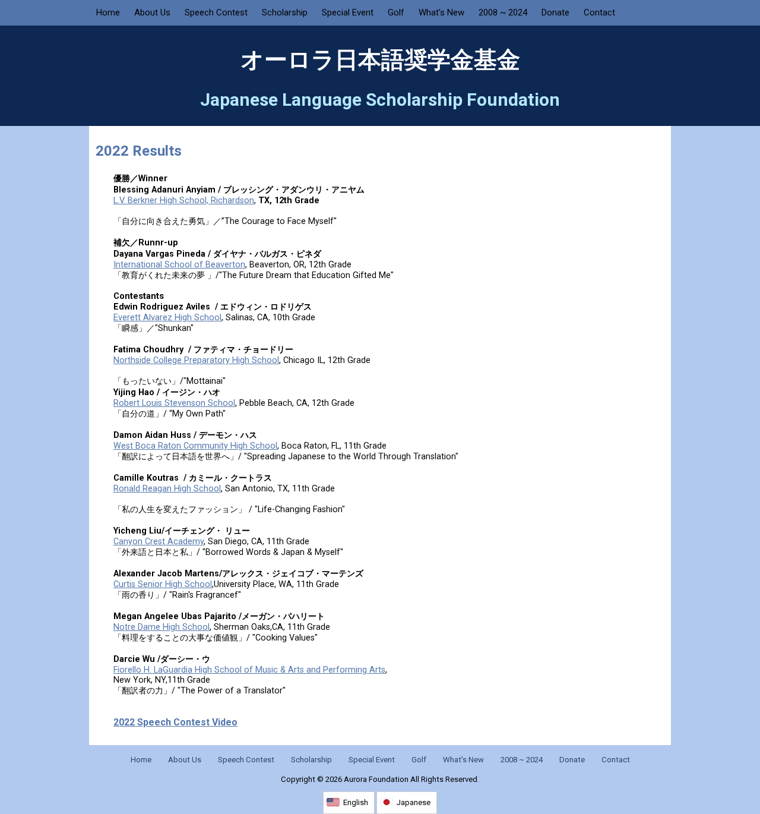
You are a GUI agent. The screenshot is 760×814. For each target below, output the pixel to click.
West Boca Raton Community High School (195, 446)
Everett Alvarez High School (167, 318)
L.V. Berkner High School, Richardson (183, 200)
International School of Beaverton (179, 265)
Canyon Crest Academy (158, 542)
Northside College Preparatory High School (196, 360)
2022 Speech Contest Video (175, 722)
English (355, 802)
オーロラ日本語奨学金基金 (380, 60)
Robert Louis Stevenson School (174, 403)
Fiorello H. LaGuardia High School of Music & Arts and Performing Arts (249, 670)
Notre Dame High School (161, 627)
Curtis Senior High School (162, 584)
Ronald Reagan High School (167, 489)
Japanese (413, 802)
